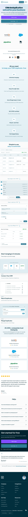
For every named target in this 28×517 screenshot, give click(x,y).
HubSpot (16, 486)
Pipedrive (16, 490)
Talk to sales (14, 441)
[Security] (24, 477)
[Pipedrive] (7, 42)
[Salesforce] (21, 35)
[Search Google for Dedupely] (12, 57)
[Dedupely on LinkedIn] (26, 510)
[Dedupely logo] (4, 2)
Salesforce (17, 488)
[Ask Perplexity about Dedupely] (18, 57)
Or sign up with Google (7, 449)
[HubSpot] (7, 35)
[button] (26, 2)
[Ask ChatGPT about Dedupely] (10, 57)
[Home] (2, 477)
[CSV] (21, 42)
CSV (16, 492)
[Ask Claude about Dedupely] (15, 57)
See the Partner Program (21, 466)
